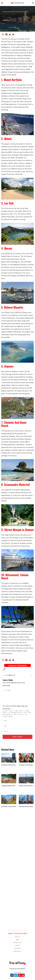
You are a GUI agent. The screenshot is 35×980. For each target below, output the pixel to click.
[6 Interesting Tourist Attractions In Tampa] (26, 799)
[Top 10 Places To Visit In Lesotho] (8, 799)
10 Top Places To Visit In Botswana (8, 765)
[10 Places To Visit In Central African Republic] (26, 778)
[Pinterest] (3, 34)
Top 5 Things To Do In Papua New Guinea (26, 765)
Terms (17, 939)
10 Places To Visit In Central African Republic (26, 786)
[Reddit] (9, 34)
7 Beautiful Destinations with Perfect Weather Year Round (8, 786)
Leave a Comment (17, 665)
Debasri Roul (7, 20)
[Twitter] (13, 34)
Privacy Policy (17, 942)
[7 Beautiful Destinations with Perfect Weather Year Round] (8, 778)
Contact (17, 945)
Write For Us (17, 951)
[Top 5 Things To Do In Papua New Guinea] (26, 757)
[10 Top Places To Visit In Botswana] (8, 757)
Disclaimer (17, 948)
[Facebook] (6, 34)
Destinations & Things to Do (10, 11)
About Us (17, 937)
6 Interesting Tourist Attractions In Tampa (26, 806)
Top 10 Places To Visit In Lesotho (8, 806)
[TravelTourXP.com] (17, 3)
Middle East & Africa (23, 11)
